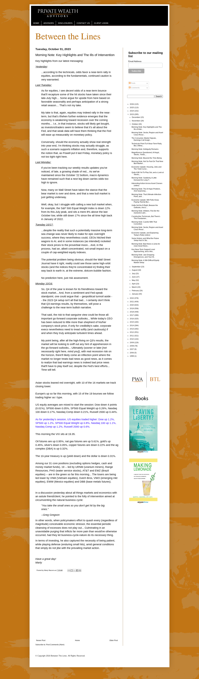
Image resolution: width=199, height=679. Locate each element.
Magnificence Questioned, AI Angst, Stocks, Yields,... (145, 153)
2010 (132, 339)
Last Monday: (43, 162)
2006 (132, 353)
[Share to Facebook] (77, 570)
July (133, 274)
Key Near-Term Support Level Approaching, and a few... (143, 250)
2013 (132, 329)
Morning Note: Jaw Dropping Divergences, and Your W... (143, 256)
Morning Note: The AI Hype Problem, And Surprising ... (146, 190)
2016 (132, 319)
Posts (133, 83)
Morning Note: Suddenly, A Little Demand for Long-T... (144, 179)
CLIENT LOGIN (101, 23)
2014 (132, 326)
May (134, 280)
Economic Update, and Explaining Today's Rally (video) (145, 234)
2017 (132, 315)
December (136, 117)
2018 (132, 312)
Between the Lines (68, 36)
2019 (132, 308)
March (134, 287)
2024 (132, 111)
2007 (132, 349)
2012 (132, 332)
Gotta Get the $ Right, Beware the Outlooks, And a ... (145, 206)
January (135, 294)
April (134, 284)
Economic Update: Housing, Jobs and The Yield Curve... (146, 168)
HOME (36, 23)
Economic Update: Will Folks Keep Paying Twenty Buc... (145, 201)
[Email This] (68, 570)
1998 (132, 356)
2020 (132, 305)
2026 (132, 104)
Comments (135, 88)
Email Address (134, 61)
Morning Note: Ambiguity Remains (145, 149)
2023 (132, 114)
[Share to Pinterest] (80, 570)
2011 (132, 336)
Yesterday (41, 66)
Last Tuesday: (43, 85)
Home (77, 640)
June (134, 277)
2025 (132, 108)
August (135, 270)
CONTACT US (83, 23)
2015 (132, 322)
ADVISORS (48, 23)
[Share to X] (74, 570)
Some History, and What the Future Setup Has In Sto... (145, 239)
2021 (132, 302)
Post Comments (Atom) (55, 645)
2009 (132, 343)
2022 (132, 298)
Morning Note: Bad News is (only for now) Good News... (146, 245)
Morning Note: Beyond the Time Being (147, 158)
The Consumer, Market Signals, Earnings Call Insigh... (144, 139)
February (135, 291)
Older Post (113, 640)
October (135, 124)
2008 (132, 346)
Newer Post (40, 640)
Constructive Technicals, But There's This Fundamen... (146, 217)
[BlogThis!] (71, 570)
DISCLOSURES (65, 23)
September (136, 267)
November (136, 121)
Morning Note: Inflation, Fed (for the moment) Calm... (145, 212)
